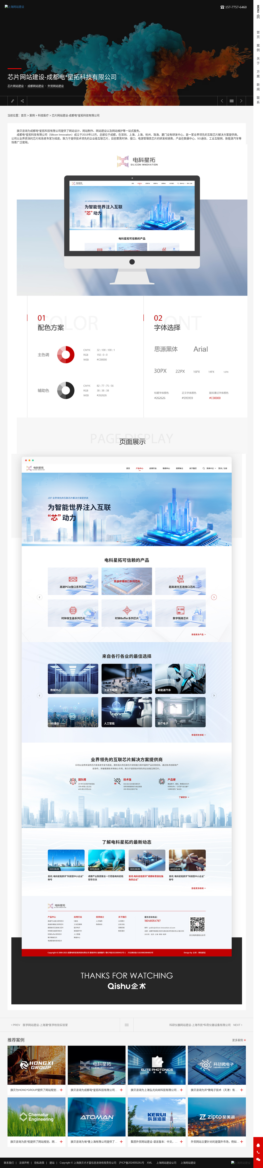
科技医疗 (43, 115)
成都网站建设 (36, 85)
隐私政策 (39, 1162)
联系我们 (9, 1162)
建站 (51, 1162)
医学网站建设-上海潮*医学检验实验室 (45, 1024)
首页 (23, 115)
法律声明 (24, 1162)
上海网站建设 (188, 1162)
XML (149, 1162)
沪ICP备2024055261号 (131, 1162)
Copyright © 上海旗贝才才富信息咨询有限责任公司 (88, 1162)
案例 (32, 115)
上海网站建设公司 (166, 1162)
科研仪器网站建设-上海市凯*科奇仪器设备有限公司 (200, 1024)
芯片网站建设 (16, 85)
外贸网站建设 (56, 85)
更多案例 (237, 1040)
